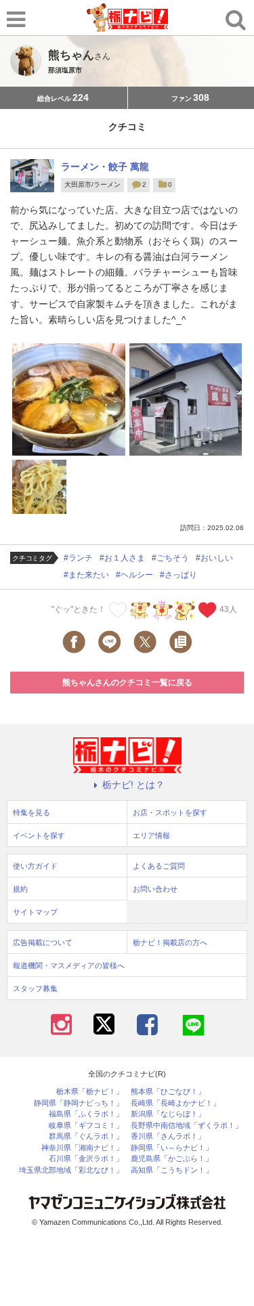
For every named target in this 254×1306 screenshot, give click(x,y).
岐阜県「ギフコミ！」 (86, 1125)
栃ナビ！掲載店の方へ (170, 942)
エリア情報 (151, 835)
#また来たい (86, 575)
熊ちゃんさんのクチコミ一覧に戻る (127, 682)
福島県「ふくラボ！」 (86, 1114)
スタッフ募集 (35, 988)
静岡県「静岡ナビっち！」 (78, 1103)
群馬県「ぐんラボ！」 (86, 1136)
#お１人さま (122, 558)
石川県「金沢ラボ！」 (86, 1158)
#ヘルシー (134, 575)
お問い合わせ (155, 889)
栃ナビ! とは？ (133, 784)
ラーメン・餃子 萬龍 (105, 166)
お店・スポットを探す (170, 812)
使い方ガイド (35, 866)
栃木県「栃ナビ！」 (89, 1091)
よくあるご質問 (159, 866)
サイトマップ (35, 912)
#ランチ (78, 558)
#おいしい (214, 558)
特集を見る (31, 812)
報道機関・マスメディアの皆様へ (69, 965)
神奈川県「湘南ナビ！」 (82, 1148)
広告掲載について (42, 942)
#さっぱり (178, 575)
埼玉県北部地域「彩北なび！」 (71, 1170)
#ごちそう (170, 558)
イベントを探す (39, 835)
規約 (20, 889)
